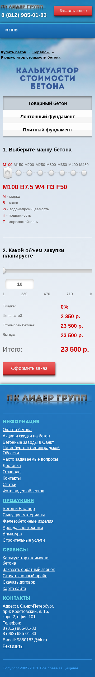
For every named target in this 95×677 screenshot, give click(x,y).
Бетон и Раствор (19, 508)
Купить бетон (13, 52)
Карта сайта (14, 588)
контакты (17, 598)
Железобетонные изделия (28, 521)
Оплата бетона (17, 429)
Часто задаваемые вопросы (30, 459)
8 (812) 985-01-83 (24, 15)
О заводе (12, 472)
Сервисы (41, 52)
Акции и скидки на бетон (26, 436)
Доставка (12, 465)
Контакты (12, 478)
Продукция (18, 501)
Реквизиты (13, 646)
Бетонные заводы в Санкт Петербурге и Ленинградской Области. (31, 447)
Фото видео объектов (23, 491)
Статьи (9, 484)
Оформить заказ (29, 368)
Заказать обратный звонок (29, 569)
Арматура (12, 534)
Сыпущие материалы (24, 515)
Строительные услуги (24, 540)
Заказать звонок (73, 10)
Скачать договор (19, 582)
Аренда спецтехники (23, 527)
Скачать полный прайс (25, 576)
